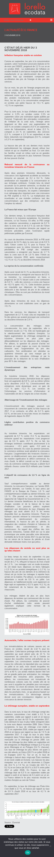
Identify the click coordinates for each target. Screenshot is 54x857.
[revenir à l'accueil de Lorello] (27, 13)
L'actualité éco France (20, 30)
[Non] (50, 846)
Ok (27, 852)
